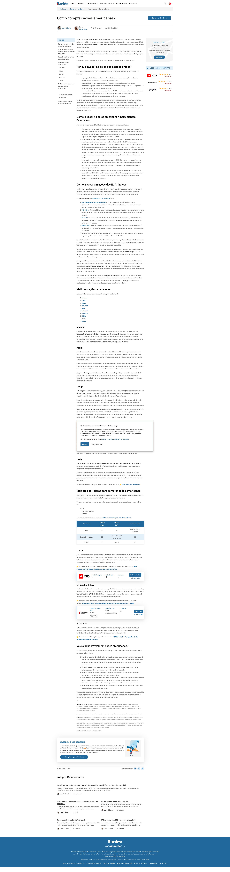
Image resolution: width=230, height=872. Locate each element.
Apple (83, 300)
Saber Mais (167, 76)
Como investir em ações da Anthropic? (71, 820)
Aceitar (84, 444)
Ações (80, 9)
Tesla (83, 308)
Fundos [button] (102, 3)
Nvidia (84, 316)
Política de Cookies (107, 439)
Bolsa (72, 9)
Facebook (85, 311)
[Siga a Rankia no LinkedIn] (115, 846)
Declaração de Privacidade (121, 439)
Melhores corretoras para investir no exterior (116, 518)
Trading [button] (80, 3)
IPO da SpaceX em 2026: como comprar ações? (118, 820)
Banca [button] (110, 3)
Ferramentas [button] (120, 3)
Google (84, 303)
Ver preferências (97, 444)
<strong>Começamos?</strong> (74, 757)
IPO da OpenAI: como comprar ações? (114, 801)
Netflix (84, 321)
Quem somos (153, 863)
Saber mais (167, 83)
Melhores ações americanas (131, 484)
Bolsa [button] (72, 3)
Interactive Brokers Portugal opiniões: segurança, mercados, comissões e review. (108, 603)
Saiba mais (138, 611)
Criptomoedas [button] (91, 3)
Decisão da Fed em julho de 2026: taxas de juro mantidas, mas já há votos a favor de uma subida (91, 785)
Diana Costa (83, 29)
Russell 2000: (86, 225)
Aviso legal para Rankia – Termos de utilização (132, 863)
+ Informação (135, 578)
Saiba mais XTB (135, 575)
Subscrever (159, 57)
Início (64, 9)
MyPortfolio (163, 863)
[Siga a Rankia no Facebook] (111, 846)
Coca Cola (85, 313)
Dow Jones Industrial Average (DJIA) (94, 202)
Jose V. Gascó (66, 28)
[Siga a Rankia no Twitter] (107, 846)
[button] (165, 3)
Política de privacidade (93, 863)
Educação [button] (132, 3)
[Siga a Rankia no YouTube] (119, 846)
